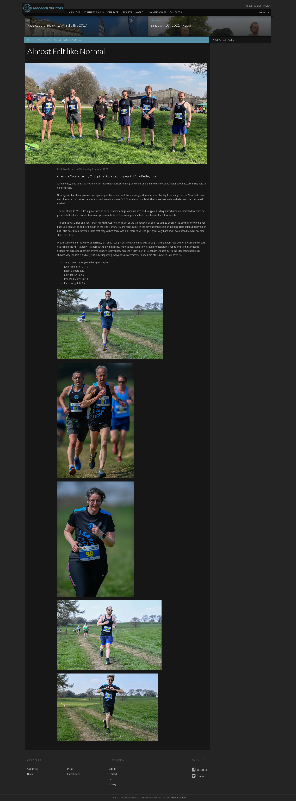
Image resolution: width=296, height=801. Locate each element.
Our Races (113, 12)
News (30, 774)
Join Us (112, 779)
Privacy (266, 6)
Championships (157, 12)
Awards (140, 12)
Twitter (200, 776)
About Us (74, 12)
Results (127, 12)
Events (70, 769)
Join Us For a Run (94, 12)
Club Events (32, 769)
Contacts (176, 12)
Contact (257, 6)
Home (30, 39)
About (249, 6)
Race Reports (44, 39)
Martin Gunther (179, 798)
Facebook (202, 770)
